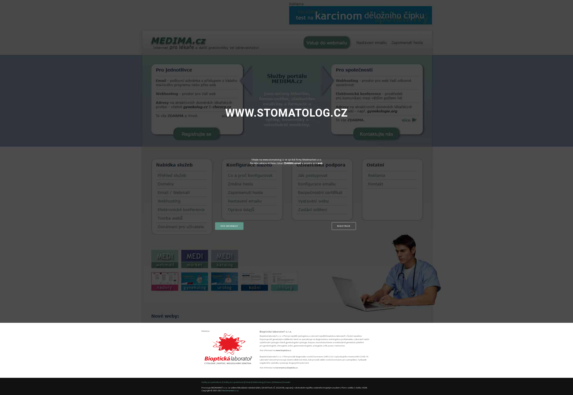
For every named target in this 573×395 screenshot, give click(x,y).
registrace (343, 226)
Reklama (277, 382)
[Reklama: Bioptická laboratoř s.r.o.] (228, 349)
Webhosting (257, 382)
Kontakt (286, 382)
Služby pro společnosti (233, 382)
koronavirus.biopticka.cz (287, 367)
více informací (229, 226)
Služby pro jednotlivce (211, 382)
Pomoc (268, 382)
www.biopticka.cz (283, 350)
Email (248, 382)
